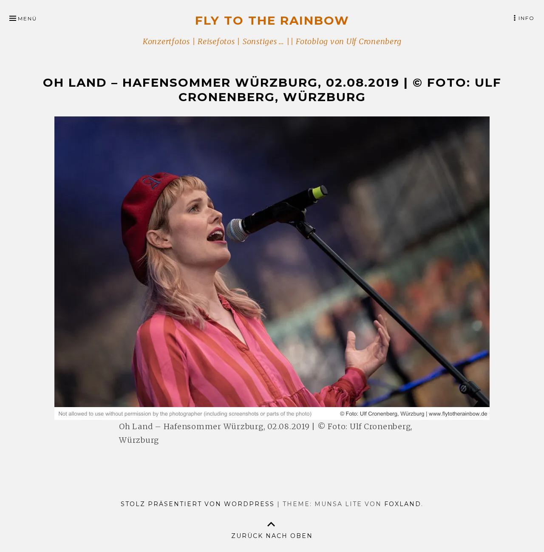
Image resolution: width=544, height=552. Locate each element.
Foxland (402, 504)
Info (526, 18)
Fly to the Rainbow (272, 20)
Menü (27, 18)
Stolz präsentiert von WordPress (198, 504)
